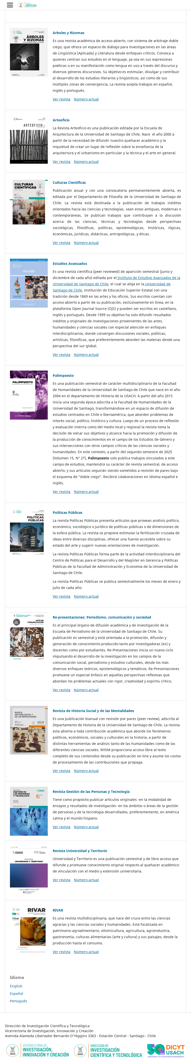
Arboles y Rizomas (68, 32)
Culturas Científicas (69, 182)
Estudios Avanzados (70, 263)
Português (18, 1001)
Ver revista (61, 99)
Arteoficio (61, 120)
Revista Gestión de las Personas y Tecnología (91, 791)
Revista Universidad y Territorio (80, 850)
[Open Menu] (10, 5)
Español (16, 993)
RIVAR (58, 910)
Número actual (86, 99)
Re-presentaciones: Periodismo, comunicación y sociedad (102, 617)
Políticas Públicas (67, 512)
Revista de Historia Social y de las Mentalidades (93, 710)
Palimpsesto (63, 375)
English (16, 986)
